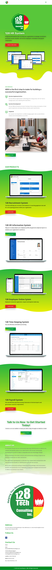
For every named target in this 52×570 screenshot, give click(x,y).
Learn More (10, 155)
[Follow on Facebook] (6, 538)
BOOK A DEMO (26, 432)
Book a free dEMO (12, 44)
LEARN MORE (10, 211)
